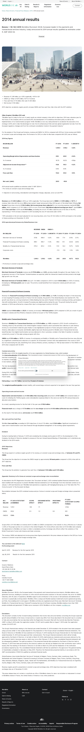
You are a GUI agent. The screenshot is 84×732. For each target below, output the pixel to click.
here (23, 544)
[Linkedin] (62, 700)
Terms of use (20, 723)
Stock (20, 5)
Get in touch (46, 692)
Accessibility (43, 723)
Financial (41, 36)
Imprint (51, 723)
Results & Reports (36, 5)
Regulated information (47, 5)
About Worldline (76, 1)
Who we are (25, 692)
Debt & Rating (27, 5)
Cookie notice (31, 723)
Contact (77, 5)
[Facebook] (65, 700)
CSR (23, 696)
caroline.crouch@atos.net (10, 582)
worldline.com (66, 605)
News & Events (64, 1)
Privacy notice (9, 723)
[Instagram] (70, 700)
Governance (57, 5)
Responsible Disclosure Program (67, 723)
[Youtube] (68, 700)
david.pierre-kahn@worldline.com (12, 571)
